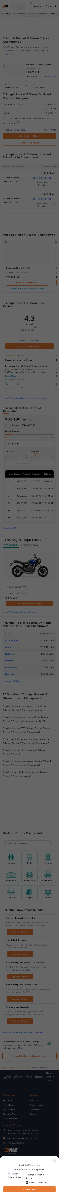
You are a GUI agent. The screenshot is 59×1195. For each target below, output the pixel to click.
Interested (29, 1189)
